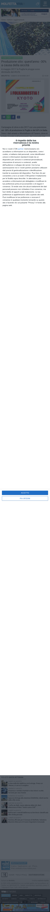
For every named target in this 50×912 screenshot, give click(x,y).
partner (21, 149)
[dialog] (25, 456)
